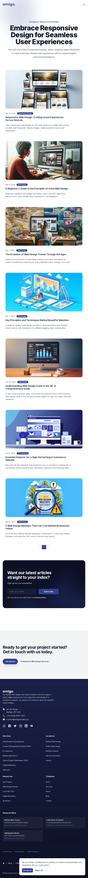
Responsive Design (25, 113)
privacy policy (40, 597)
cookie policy (43, 865)
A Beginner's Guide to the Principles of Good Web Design (37, 188)
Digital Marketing (9, 765)
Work (48, 782)
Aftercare (6, 770)
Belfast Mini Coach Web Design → (16, 825)
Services (49, 787)
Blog (47, 796)
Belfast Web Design (53, 742)
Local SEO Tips (8, 791)
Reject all (39, 870)
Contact (49, 801)
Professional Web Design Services (36, 661)
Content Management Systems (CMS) (17, 746)
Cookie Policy (7, 851)
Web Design (22, 184)
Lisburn (48, 760)
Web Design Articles (10, 787)
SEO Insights (7, 782)
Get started (10, 661)
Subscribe (48, 591)
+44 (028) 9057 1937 (15, 716)
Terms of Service (33, 851)
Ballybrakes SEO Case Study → (15, 838)
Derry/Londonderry (53, 756)
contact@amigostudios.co (17, 719)
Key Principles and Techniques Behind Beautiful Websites (37, 320)
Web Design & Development (13, 742)
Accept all (27, 870)
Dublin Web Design (53, 746)
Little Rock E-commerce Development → (60, 825)
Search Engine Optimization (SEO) (15, 760)
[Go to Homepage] (28, 691)
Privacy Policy (19, 851)
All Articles (6, 801)
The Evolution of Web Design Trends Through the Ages (36, 254)
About (48, 791)
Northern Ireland (52, 751)
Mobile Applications (10, 756)
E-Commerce (22, 453)
